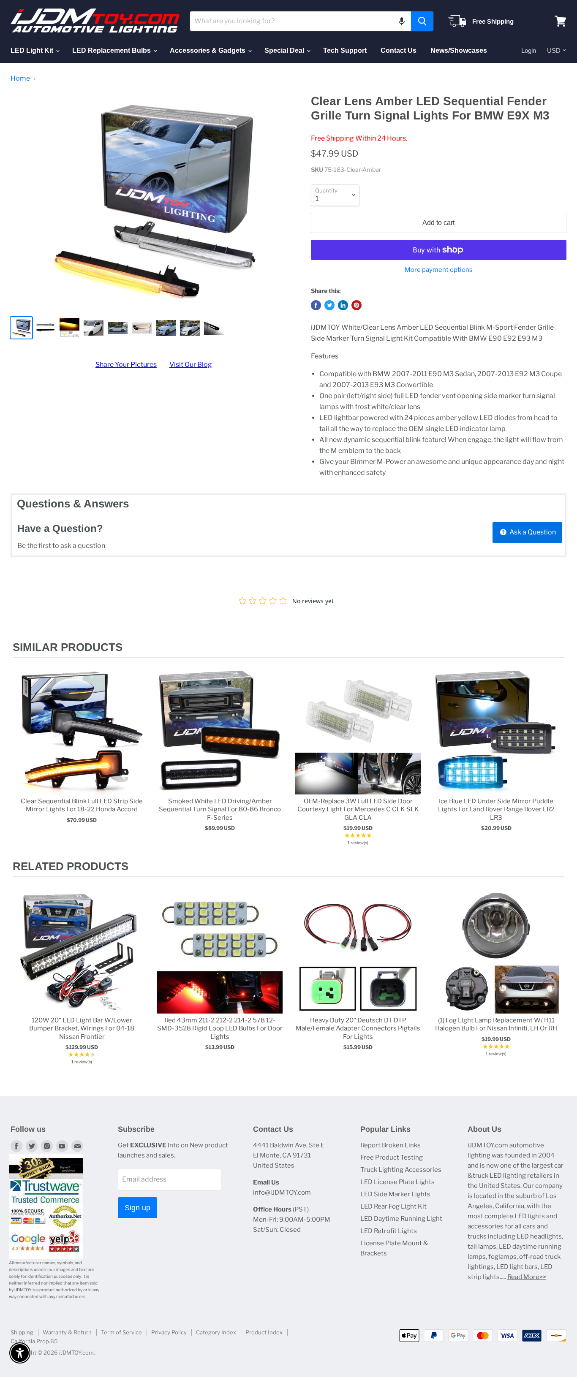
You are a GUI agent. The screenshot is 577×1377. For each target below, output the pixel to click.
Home (20, 78)
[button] (401, 21)
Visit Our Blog (190, 365)
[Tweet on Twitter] (329, 305)
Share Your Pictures (126, 365)
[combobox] (300, 21)
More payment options (439, 270)
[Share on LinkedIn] (343, 305)
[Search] (422, 21)
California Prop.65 (34, 1341)
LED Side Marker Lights (395, 1194)
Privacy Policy (169, 1332)
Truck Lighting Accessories (400, 1170)
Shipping (22, 1332)
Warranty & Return (67, 1332)
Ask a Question (532, 532)
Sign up (137, 1208)
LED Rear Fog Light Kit (393, 1206)
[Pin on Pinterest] (356, 305)
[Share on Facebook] (316, 305)
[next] (555, 758)
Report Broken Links (390, 1145)
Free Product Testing (391, 1157)
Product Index (264, 1332)
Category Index (216, 1332)
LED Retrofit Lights (388, 1231)
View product (82, 740)
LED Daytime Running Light (401, 1218)
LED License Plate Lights (397, 1182)
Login (528, 50)
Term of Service (121, 1332)
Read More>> (526, 1277)
